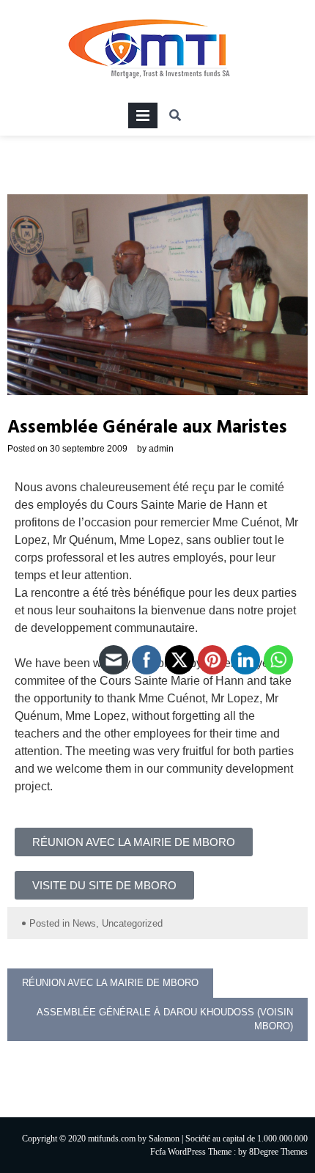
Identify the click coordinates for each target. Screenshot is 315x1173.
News (84, 923)
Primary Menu (143, 118)
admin (161, 449)
